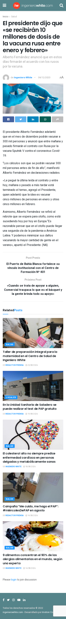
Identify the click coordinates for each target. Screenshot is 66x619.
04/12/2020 (44, 77)
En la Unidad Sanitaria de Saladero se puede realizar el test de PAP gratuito (30, 407)
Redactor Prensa (15, 365)
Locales (11, 397)
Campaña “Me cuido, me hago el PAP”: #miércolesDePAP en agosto (30, 508)
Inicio (5, 16)
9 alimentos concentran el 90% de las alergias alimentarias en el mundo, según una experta (32, 559)
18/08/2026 (30, 466)
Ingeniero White (23, 77)
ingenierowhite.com (13, 612)
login (13, 580)
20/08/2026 (32, 365)
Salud (14, 16)
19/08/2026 (32, 414)
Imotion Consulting (51, 612)
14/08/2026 (32, 515)
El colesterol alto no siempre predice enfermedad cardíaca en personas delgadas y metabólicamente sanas (29, 457)
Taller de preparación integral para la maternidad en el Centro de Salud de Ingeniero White (30, 356)
